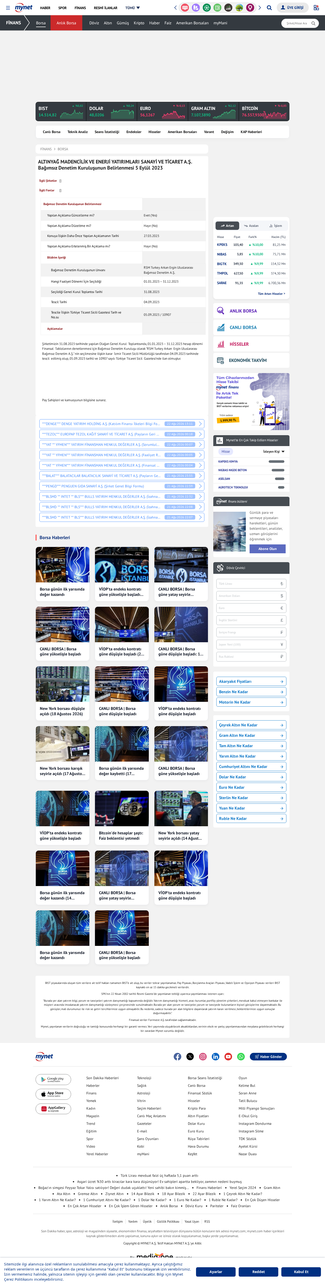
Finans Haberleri (209, 1187)
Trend (90, 1123)
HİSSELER (239, 344)
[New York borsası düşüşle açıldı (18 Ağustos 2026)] (62, 684)
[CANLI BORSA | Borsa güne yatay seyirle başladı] (181, 564)
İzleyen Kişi (271, 451)
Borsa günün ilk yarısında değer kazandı (62, 591)
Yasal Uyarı (192, 1221)
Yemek (91, 1100)
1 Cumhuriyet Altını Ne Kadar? (107, 1200)
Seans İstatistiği (107, 132)
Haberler (93, 1085)
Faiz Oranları (241, 1206)
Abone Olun (267, 548)
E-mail (142, 1131)
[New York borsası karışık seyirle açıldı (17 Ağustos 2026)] (62, 744)
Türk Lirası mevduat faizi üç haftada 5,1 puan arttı (159, 1175)
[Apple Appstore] (53, 1094)
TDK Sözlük (247, 1138)
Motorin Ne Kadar (235, 702)
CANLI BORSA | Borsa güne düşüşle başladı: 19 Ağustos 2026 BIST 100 (180, 651)
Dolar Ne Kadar (232, 776)
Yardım (133, 1221)
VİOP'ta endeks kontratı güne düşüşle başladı (179, 711)
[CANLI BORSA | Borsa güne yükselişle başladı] (62, 624)
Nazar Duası (248, 1154)
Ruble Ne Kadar (233, 818)
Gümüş (123, 22)
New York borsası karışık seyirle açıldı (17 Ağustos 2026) (62, 771)
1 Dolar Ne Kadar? (152, 1200)
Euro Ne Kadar (232, 787)
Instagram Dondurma (255, 1123)
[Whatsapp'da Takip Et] (241, 1056)
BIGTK (222, 264)
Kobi (140, 1146)
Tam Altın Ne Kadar (236, 745)
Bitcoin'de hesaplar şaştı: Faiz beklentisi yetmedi (121, 835)
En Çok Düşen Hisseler (262, 1200)
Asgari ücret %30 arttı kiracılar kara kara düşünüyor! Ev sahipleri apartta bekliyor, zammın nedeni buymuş (159, 1181)
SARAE (221, 283)
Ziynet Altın (114, 1193)
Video (90, 1146)
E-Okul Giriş (248, 1116)
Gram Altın (272, 1187)
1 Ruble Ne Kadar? (223, 1200)
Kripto (139, 22)
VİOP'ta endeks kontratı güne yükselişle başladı (61, 835)
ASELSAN (224, 479)
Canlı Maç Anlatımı (151, 1116)
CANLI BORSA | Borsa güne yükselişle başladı (60, 651)
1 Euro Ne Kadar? (187, 1200)
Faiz (168, 22)
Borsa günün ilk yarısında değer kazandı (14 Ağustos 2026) (62, 895)
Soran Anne (247, 1093)
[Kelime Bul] (217, 7)
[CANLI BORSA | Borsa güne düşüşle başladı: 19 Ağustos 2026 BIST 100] (181, 624)
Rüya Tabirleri (198, 1138)
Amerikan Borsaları (192, 22)
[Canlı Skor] (206, 7)
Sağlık (142, 1085)
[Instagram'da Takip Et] (203, 1056)
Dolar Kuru (196, 1123)
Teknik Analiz (78, 132)
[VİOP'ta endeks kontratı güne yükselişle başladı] (62, 808)
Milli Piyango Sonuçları (257, 1108)
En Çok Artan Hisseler (84, 1206)
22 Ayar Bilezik (204, 1193)
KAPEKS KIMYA (228, 461)
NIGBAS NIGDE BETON (232, 470)
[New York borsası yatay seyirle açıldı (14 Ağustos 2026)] (181, 808)
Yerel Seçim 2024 (243, 1187)
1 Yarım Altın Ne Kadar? (57, 1200)
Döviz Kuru (194, 1206)
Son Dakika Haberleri (102, 1078)
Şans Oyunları (148, 1138)
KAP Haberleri (251, 132)
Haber (154, 22)
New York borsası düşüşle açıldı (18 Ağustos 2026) (62, 711)
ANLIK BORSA (243, 311)
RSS (207, 1221)
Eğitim (91, 1131)
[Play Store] (53, 1079)
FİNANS (13, 23)
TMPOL (222, 273)
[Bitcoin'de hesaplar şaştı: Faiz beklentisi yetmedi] (122, 808)
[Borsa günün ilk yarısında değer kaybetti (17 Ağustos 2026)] (122, 744)
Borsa (41, 22)
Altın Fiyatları (198, 1116)
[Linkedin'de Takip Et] (215, 1056)
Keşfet (192, 1154)
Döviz (94, 22)
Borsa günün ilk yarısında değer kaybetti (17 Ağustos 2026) (121, 771)
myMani (220, 22)
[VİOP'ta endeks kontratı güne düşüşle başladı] (181, 684)
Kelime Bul (247, 1085)
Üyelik (147, 1221)
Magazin (92, 1116)
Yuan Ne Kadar (232, 808)
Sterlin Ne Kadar (233, 797)
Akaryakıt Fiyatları (235, 681)
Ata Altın (63, 1193)
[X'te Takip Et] (190, 1056)
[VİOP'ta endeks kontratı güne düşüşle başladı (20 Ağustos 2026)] (122, 624)
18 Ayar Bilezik (173, 1193)
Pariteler (216, 1206)
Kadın (90, 1108)
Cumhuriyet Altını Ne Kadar (243, 766)
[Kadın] (250, 7)
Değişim (227, 132)
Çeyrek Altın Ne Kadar (238, 724)
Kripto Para (197, 1108)
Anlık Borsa (66, 22)
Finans (91, 1093)
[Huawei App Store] (53, 1109)
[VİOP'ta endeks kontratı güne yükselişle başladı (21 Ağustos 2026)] (122, 564)
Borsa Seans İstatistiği (205, 1078)
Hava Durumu (198, 1146)
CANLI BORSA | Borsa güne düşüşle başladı (117, 711)
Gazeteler (144, 1123)
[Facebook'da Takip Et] (177, 1056)
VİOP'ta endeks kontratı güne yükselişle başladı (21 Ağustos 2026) (120, 591)
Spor (89, 1138)
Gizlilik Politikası (168, 1221)
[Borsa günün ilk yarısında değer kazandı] (62, 564)
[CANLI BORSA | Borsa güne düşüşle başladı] (122, 684)
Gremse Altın (88, 1193)
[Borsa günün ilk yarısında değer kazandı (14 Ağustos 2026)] (62, 868)
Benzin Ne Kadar (233, 691)
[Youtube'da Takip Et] (228, 1056)
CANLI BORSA (243, 327)
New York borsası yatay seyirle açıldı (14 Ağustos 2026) (180, 835)
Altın (108, 22)
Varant (209, 132)
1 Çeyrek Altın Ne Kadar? (242, 1193)
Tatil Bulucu (248, 1100)
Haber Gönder (271, 1056)
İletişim (117, 1221)
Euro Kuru (196, 1131)
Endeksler (133, 132)
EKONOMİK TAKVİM (248, 360)
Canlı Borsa (51, 132)
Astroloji (143, 1093)
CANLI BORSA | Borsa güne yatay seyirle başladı (176, 591)
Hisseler (155, 132)
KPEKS (222, 245)
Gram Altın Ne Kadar (237, 735)
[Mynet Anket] (185, 7)
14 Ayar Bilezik (142, 1193)
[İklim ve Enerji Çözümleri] (239, 7)
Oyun (243, 1078)
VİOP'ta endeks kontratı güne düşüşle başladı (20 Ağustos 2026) (121, 651)
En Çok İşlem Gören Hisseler (131, 1206)
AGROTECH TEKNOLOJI (233, 487)
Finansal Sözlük (200, 1093)
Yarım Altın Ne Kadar (237, 756)
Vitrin (141, 1100)
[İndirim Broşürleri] (195, 7)
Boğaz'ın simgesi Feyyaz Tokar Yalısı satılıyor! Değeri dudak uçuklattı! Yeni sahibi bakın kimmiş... (113, 1187)
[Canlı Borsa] (228, 7)
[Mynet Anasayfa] (23, 6)
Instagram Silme (251, 1131)
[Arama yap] (269, 7)
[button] (8, 8)
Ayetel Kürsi (248, 1146)
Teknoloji (144, 1078)
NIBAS (221, 254)
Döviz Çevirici (235, 568)
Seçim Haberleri (149, 1108)
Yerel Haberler (97, 1154)
